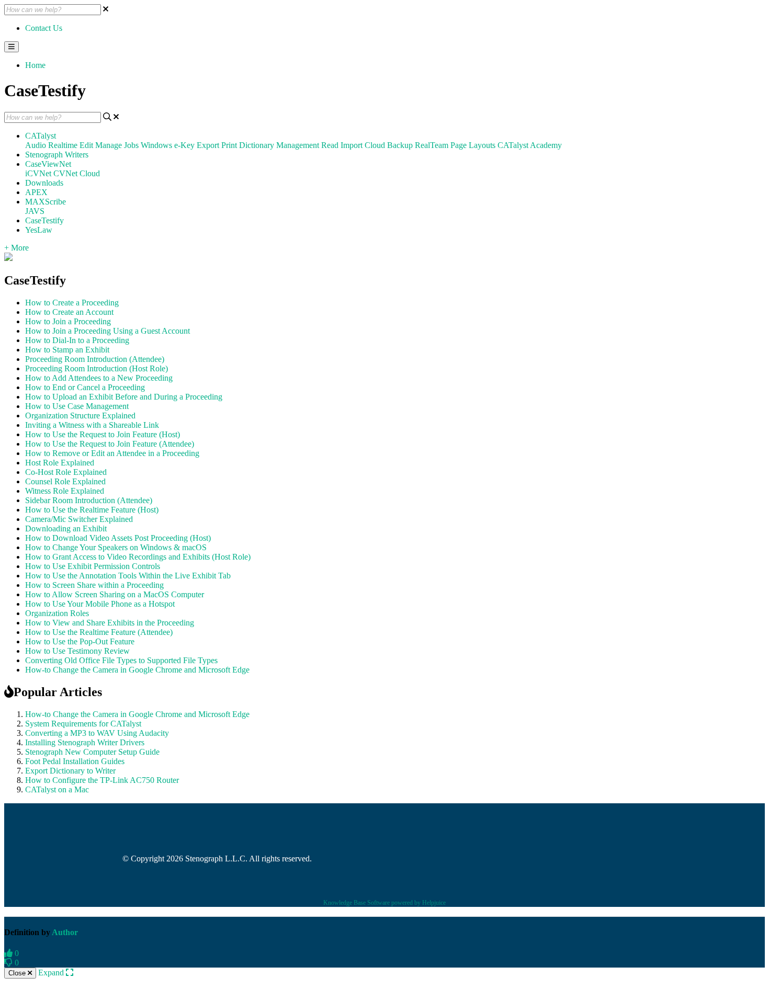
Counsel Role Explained (65, 481)
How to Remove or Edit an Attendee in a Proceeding (112, 453)
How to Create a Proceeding (72, 302)
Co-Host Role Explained (66, 472)
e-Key (184, 145)
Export (208, 145)
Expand (52, 972)
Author (65, 932)
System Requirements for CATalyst (83, 723)
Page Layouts (472, 145)
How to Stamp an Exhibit (67, 349)
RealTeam (431, 145)
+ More (16, 247)
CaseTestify (44, 220)
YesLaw (38, 229)
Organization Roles (57, 613)
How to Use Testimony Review (77, 650)
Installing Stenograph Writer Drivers (84, 742)
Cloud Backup (389, 145)
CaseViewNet (48, 164)
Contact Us (43, 28)
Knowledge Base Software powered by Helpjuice (384, 902)
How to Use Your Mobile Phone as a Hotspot (100, 603)
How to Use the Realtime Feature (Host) (92, 509)
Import (352, 145)
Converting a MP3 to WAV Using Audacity (97, 733)
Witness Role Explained (64, 490)
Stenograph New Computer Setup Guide (92, 751)
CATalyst (40, 135)
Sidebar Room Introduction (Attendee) (88, 500)
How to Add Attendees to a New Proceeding (99, 377)
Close (18, 973)
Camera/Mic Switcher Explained (79, 519)
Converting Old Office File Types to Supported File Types (121, 660)
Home (35, 65)
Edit (86, 145)
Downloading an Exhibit (66, 528)
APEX (36, 192)
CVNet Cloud (76, 173)
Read (329, 145)
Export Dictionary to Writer (70, 770)
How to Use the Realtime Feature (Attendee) (99, 632)
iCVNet (38, 173)
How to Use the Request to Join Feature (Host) (102, 434)
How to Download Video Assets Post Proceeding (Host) (118, 537)
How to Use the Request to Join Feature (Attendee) (109, 443)
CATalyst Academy (529, 145)
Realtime (62, 145)
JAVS (34, 211)
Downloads (44, 182)
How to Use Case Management (77, 406)
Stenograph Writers (56, 154)
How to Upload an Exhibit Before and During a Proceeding (123, 396)
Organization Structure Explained (80, 415)
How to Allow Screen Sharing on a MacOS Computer (114, 594)
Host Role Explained (59, 462)
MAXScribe (45, 201)
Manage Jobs (117, 145)
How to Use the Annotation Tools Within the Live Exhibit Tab (128, 575)
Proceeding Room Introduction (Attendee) (94, 359)
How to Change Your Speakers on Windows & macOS (116, 547)
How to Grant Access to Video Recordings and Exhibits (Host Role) (138, 556)
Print (229, 145)
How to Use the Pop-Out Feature (79, 641)
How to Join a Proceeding (68, 321)
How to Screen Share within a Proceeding (94, 585)
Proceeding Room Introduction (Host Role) (96, 368)
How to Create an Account (69, 312)
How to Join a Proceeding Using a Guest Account (107, 330)
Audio (35, 145)
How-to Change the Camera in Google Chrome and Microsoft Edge (137, 669)
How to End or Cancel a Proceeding (85, 387)
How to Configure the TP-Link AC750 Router (102, 780)
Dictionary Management (279, 145)
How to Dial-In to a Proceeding (77, 340)
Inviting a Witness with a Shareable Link (92, 424)
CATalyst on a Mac (57, 789)
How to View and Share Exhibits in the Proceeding (109, 622)
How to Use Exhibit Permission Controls (92, 566)
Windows (156, 145)
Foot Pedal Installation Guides (75, 761)
